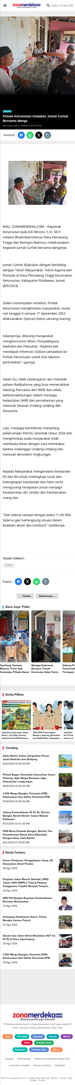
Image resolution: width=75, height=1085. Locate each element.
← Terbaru (25, 596)
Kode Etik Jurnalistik (19, 1065)
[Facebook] (21, 135)
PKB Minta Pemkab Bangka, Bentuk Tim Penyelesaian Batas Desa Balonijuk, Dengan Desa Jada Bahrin (27, 834)
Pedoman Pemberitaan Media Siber (52, 1059)
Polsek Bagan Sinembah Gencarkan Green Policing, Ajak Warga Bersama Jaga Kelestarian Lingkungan (29, 778)
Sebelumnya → (47, 596)
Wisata (66, 1036)
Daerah (53, 1036)
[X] (38, 135)
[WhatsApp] (30, 135)
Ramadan (20, 1049)
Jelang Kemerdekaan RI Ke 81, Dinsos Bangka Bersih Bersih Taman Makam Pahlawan (26, 816)
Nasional (37, 1036)
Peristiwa (22, 1036)
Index (8, 1036)
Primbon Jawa (44, 1042)
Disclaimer (60, 1065)
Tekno (27, 1042)
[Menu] (6, 5)
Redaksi (9, 1059)
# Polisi (9, 565)
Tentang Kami (24, 1059)
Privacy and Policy (42, 1065)
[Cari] (47, 5)
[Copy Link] (47, 135)
